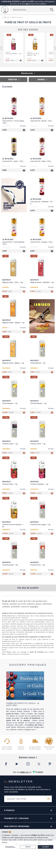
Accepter (45, 847)
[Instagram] (28, 764)
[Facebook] (6, 764)
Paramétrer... (10, 847)
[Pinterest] (49, 764)
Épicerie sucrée (17, 17)
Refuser (28, 847)
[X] (38, 764)
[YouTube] (17, 764)
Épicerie (7, 17)
